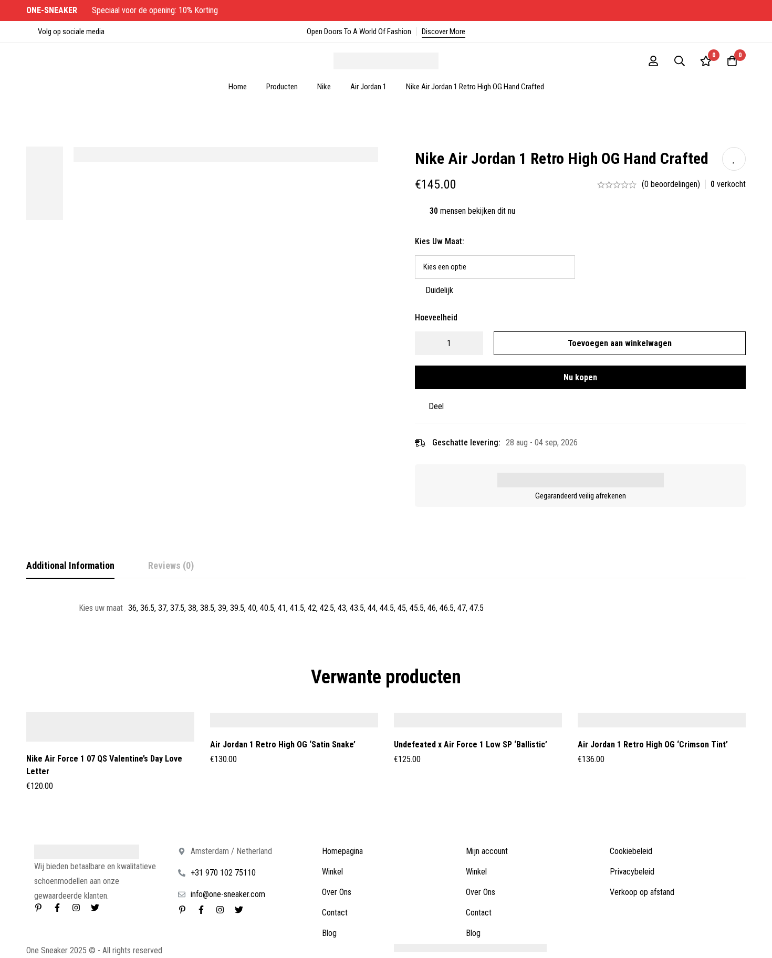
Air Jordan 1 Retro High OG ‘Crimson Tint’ (653, 744)
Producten (282, 86)
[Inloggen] (653, 61)
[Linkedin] (38, 907)
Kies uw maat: (439, 241)
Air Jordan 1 (368, 86)
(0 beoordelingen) (671, 184)
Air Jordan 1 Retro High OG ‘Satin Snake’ (283, 744)
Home (237, 86)
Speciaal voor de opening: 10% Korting (123, 10)
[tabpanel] (386, 608)
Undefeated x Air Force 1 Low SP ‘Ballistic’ (470, 744)
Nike (324, 86)
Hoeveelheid (436, 317)
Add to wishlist (734, 159)
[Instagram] (76, 907)
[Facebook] (57, 907)
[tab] (70, 566)
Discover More (443, 31)
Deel (436, 406)
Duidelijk (439, 290)
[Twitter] (95, 907)
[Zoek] (679, 61)
